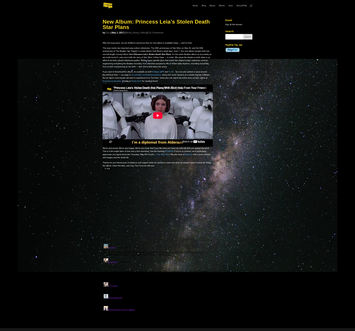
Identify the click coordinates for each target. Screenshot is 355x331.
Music (212, 6)
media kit (188, 154)
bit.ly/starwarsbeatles (112, 81)
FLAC (171, 72)
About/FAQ (241, 6)
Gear (230, 6)
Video (143, 32)
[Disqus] (158, 205)
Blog (204, 6)
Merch (222, 6)
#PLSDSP (169, 151)
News (136, 32)
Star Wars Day (163, 154)
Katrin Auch (136, 81)
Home (195, 6)
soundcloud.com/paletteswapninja (146, 75)
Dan (108, 32)
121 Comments (155, 32)
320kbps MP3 (158, 72)
